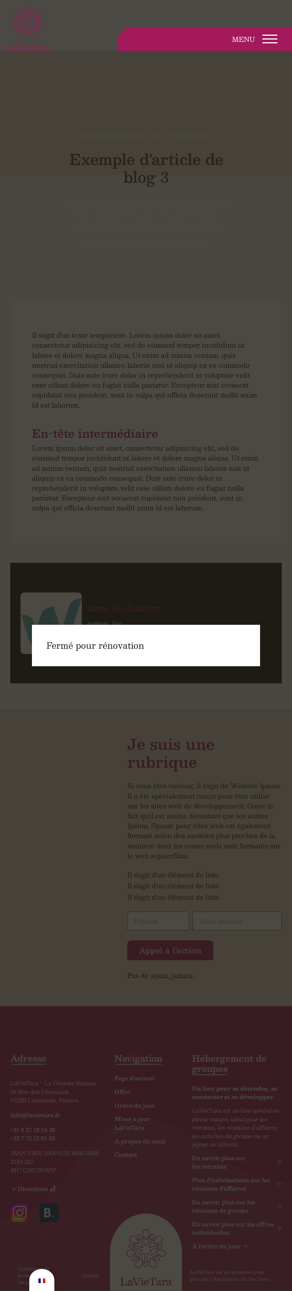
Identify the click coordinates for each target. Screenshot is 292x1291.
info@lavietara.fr (35, 1115)
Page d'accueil (134, 1078)
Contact (125, 1154)
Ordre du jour (134, 1105)
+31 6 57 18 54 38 (32, 1129)
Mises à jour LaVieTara (132, 1123)
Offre (122, 1092)
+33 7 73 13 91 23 (32, 1138)
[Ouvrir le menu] (270, 39)
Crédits (90, 1275)
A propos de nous (139, 1141)
